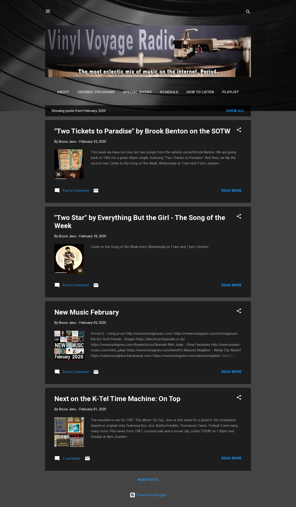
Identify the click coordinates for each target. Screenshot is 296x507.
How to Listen (200, 92)
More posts (148, 480)
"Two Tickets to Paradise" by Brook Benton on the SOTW (142, 131)
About (63, 92)
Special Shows (137, 92)
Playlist (230, 92)
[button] (239, 130)
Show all (235, 111)
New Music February (86, 312)
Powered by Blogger (150, 495)
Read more (232, 191)
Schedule (169, 92)
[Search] (248, 13)
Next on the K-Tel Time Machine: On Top (117, 399)
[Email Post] (96, 192)
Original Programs (96, 92)
